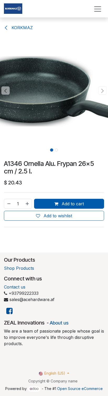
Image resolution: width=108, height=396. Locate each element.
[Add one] (27, 203)
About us (59, 323)
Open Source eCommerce (80, 388)
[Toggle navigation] (97, 8)
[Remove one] (8, 203)
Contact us (14, 287)
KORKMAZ (21, 27)
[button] (5, 90)
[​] (9, 311)
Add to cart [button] (72, 203)
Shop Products (19, 268)
